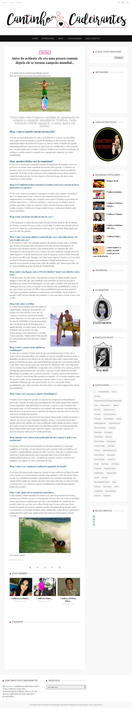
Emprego (108, 432)
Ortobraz (115, 464)
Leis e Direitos (93, 38)
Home (5, 2)
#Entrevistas (16, 560)
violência (107, 495)
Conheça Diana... (44, 598)
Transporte (98, 491)
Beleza (116, 405)
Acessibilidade (104, 392)
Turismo (97, 495)
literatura (111, 459)
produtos (97, 468)
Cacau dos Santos (95, 705)
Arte (95, 405)
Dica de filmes (114, 423)
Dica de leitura (100, 428)
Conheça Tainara (114, 214)
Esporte (108, 437)
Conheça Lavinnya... (20, 598)
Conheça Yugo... (113, 236)
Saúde (96, 477)
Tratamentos (110, 491)
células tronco (109, 410)
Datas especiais (100, 423)
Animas (97, 396)
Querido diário (109, 468)
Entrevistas (48, 38)
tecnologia (107, 486)
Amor (114, 392)
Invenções (110, 455)
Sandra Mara (111, 473)
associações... (105, 405)
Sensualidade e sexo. (101, 482)
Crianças (97, 419)
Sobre (11, 2)
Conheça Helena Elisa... (68, 599)
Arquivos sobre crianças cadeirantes (107, 401)
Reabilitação (98, 473)
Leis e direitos (99, 459)
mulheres (105, 464)
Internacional (99, 455)
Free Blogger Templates (59, 705)
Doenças (112, 428)
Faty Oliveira (99, 441)
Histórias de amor (110, 450)
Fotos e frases (99, 446)
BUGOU (97, 410)
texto (116, 486)
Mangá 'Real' (112, 181)
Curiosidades (74, 38)
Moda (96, 464)
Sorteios (97, 486)
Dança (118, 419)
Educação (97, 432)
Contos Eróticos (109, 414)
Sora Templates (43, 705)
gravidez (111, 446)
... (94, 392)
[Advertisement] (45, 646)
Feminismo (111, 441)
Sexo (60, 38)
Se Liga (104, 477)
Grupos (97, 450)
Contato (19, 2)
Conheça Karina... (114, 192)
